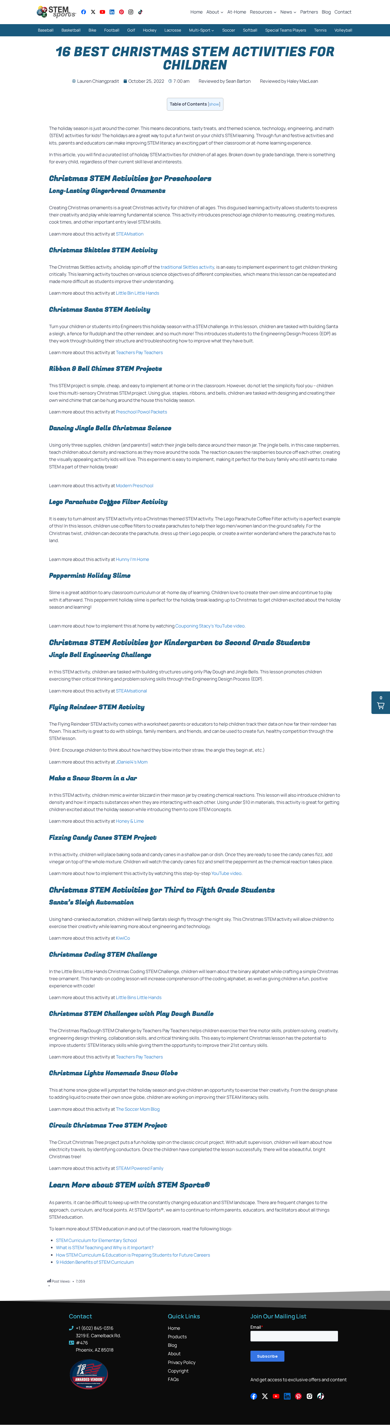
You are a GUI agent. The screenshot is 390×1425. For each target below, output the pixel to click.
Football (111, 30)
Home (196, 12)
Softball (250, 30)
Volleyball (343, 30)
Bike (92, 30)
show (214, 104)
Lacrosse (172, 30)
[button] (380, 702)
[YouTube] (102, 11)
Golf (131, 30)
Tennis (320, 30)
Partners (309, 12)
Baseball (46, 30)
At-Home (236, 12)
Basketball (71, 30)
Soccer (228, 30)
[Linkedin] (111, 11)
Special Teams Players (285, 30)
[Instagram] (130, 11)
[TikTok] (140, 11)
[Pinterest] (121, 11)
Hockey (150, 30)
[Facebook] (83, 11)
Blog (326, 12)
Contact (343, 12)
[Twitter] (93, 11)
